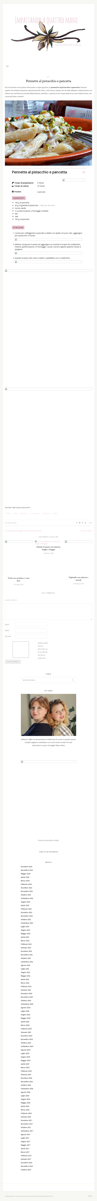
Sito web (8, 636)
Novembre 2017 (27, 1124)
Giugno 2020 (25, 1014)
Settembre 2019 (27, 1046)
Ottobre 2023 (26, 895)
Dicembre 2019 (26, 1036)
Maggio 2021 (25, 976)
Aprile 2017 (25, 1148)
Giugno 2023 (25, 902)
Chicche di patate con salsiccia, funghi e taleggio (48, 548)
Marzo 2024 (25, 881)
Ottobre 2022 (26, 919)
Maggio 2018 (25, 1103)
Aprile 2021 (25, 979)
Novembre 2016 (27, 1166)
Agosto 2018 (25, 1092)
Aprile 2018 (25, 1106)
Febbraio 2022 (26, 944)
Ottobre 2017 (26, 1127)
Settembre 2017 (27, 1131)
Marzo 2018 (25, 1110)
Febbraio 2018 (26, 1113)
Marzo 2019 (25, 1067)
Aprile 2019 (25, 1064)
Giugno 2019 (25, 1057)
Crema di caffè (85, 531)
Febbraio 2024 (26, 884)
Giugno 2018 (25, 1099)
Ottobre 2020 (26, 1000)
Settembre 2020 (27, 1004)
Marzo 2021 (25, 983)
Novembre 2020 (27, 997)
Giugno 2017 (25, 1141)
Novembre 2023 (27, 891)
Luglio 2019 (25, 1053)
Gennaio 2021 (26, 990)
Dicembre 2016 (26, 1162)
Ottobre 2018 (26, 1085)
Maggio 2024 (25, 873)
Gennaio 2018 (26, 1117)
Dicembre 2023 (26, 888)
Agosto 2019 (25, 1050)
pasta (15, 513)
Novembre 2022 (27, 916)
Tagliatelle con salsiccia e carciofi (78, 578)
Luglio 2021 (25, 969)
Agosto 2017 (25, 1134)
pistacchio (46, 513)
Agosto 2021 (25, 965)
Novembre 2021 (27, 955)
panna (8, 513)
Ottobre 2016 (26, 1170)
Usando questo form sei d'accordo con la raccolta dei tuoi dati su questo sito (43, 650)
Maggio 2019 (25, 1060)
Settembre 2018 (27, 1088)
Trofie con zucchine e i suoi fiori (18, 579)
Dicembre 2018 (26, 1078)
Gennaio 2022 (26, 948)
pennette (24, 513)
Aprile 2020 (25, 1022)
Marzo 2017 (25, 1152)
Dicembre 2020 (26, 993)
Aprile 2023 (25, 905)
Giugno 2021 (25, 972)
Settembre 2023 (27, 898)
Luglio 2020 (25, 1011)
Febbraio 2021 (26, 986)
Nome (7, 624)
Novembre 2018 (27, 1081)
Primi (48, 77)
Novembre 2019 (27, 1039)
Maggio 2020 (25, 1018)
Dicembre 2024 (26, 866)
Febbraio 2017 (26, 1155)
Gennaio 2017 (26, 1159)
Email (7, 630)
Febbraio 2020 (26, 1029)
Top (89, 1196)
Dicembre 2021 (26, 951)
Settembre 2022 (27, 923)
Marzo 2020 (25, 1025)
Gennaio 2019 (26, 1074)
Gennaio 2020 (26, 1032)
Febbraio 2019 (26, 1071)
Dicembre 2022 (26, 912)
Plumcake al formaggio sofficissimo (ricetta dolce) (23, 531)
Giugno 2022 (25, 930)
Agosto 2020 (25, 1007)
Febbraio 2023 (26, 909)
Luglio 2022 (25, 926)
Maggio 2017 (25, 1145)
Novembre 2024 (27, 870)
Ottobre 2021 (26, 958)
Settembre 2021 (27, 962)
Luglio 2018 (25, 1096)
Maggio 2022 (25, 933)
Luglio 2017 (25, 1138)
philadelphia (35, 513)
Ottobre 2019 (26, 1043)
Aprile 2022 (25, 937)
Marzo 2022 (25, 940)
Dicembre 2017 (26, 1120)
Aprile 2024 (25, 877)
